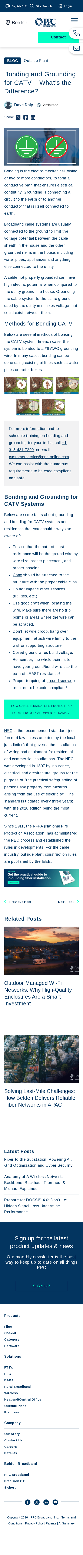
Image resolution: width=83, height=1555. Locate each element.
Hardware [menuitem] (11, 1346)
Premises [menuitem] (11, 1412)
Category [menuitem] (11, 1339)
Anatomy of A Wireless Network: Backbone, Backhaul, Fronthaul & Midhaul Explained (35, 1183)
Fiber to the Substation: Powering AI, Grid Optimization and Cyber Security (38, 1162)
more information (31, 429)
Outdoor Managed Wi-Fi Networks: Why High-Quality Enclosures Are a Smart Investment (38, 993)
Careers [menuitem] (10, 1446)
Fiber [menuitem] (8, 1326)
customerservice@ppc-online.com (39, 457)
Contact (58, 37)
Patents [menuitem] (10, 1453)
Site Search (44, 6)
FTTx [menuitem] (8, 1367)
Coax (17, 575)
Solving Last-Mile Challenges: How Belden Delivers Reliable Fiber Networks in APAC (39, 1098)
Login (68, 6)
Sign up (41, 1286)
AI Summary (67, 1523)
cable (12, 277)
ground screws (59, 681)
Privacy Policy (34, 1523)
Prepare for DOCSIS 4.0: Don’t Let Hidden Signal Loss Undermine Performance (35, 1206)
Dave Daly (23, 105)
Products (12, 1315)
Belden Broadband (20, 1464)
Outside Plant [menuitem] (15, 1406)
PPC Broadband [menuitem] (16, 1474)
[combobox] (16, 6)
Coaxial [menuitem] (10, 1333)
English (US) (19, 6)
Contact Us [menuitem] (13, 1440)
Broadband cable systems (27, 224)
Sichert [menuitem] (10, 1487)
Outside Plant (36, 61)
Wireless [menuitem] (11, 1393)
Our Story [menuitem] (12, 1434)
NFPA (38, 826)
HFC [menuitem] (7, 1374)
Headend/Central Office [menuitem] (22, 1399)
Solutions (12, 1356)
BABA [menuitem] (9, 1380)
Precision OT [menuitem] (14, 1481)
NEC (8, 731)
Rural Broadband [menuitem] (17, 1386)
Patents (51, 1523)
